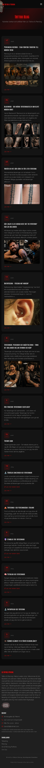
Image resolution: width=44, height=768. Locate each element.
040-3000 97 (8, 720)
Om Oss (4, 749)
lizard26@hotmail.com (11, 726)
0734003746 (18, 720)
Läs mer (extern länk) (13, 487)
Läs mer (7, 89)
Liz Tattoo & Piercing (8, 4)
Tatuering (5, 741)
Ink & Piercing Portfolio (9, 747)
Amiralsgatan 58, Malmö (12, 716)
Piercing (4, 744)
